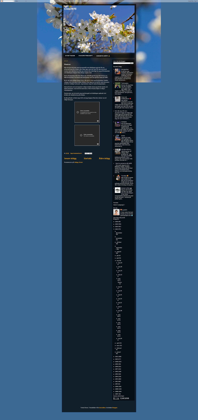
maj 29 (120, 263)
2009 (117, 389)
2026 (116, 221)
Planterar (67, 64)
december (119, 233)
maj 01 (120, 338)
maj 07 (118, 319)
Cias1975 (70, 8)
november (119, 238)
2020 (117, 361)
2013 (116, 379)
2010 (116, 386)
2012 (116, 381)
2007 (117, 394)
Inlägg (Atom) (79, 162)
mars (118, 345)
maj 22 (120, 274)
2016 (116, 371)
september (119, 248)
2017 (116, 369)
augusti (119, 251)
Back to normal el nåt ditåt (124, 163)
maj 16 (120, 291)
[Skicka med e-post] (85, 153)
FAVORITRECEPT (86, 55)
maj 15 (120, 295)
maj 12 (120, 302)
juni (118, 258)
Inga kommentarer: (76, 153)
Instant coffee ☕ (126, 188)
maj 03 (118, 335)
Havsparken (125, 69)
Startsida (70, 55)
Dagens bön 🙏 (103, 56)
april (118, 343)
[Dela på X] (88, 153)
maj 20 (118, 279)
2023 (116, 229)
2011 (116, 384)
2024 (116, 226)
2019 (116, 364)
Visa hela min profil (119, 217)
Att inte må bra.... (126, 149)
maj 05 (118, 327)
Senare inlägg (70, 158)
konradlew (102, 407)
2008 (117, 391)
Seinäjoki (124, 122)
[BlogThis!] (87, 153)
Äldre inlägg (104, 158)
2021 (116, 359)
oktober (119, 242)
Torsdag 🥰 (124, 176)
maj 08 (118, 315)
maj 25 (120, 270)
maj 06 (118, 323)
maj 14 (120, 298)
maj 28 (120, 266)
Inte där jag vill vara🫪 (121, 111)
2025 (116, 224)
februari (119, 348)
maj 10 (120, 310)
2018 (116, 366)
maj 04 (118, 331)
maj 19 (120, 287)
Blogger (114, 407)
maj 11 (120, 306)
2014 (116, 376)
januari (119, 352)
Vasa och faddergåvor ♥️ (126, 97)
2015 (116, 374)
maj (118, 260)
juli (118, 255)
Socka (123, 135)
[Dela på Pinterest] (91, 153)
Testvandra (124, 83)
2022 (116, 356)
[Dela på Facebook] (90, 153)
